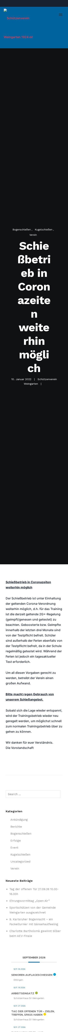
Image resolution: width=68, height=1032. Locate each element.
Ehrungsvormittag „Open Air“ (29, 901)
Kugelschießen (44, 229)
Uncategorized (20, 861)
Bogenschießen (22, 229)
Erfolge (15, 840)
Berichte (16, 826)
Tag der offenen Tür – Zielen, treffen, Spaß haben (33, 1013)
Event (14, 847)
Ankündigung (19, 819)
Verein (33, 234)
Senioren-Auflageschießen (31, 974)
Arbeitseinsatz (22, 993)
